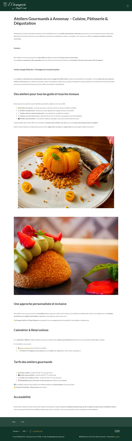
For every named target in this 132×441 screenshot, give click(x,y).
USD (24, 431)
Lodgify (117, 437)
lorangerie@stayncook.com (55, 437)
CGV (22, 422)
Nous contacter (25, 348)
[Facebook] (116, 431)
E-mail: (44, 437)
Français (15, 431)
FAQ (13, 422)
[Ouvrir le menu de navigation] (128, 6)
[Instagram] (118, 431)
